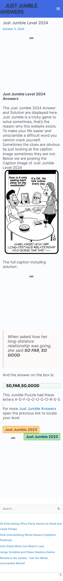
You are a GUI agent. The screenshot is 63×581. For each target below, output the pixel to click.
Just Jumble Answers (18, 9)
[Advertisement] (31, 64)
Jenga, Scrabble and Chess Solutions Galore (27, 552)
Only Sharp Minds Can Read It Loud (22, 546)
